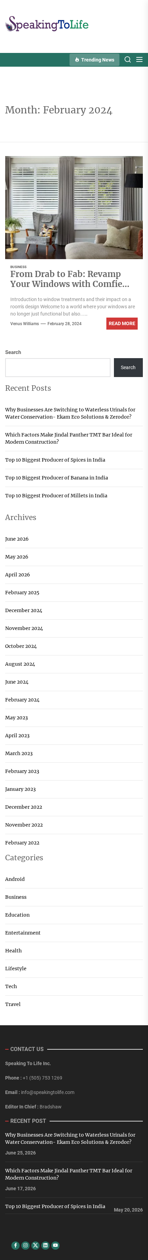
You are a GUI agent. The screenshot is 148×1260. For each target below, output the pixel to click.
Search (13, 352)
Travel (13, 1004)
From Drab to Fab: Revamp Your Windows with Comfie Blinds (66, 285)
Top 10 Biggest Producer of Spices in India (55, 460)
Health (13, 951)
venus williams (24, 323)
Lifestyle (16, 968)
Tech (11, 986)
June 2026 (17, 539)
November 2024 (24, 628)
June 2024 (17, 682)
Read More (122, 323)
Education (17, 915)
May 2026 (16, 557)
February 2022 (22, 843)
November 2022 (24, 825)
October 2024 (21, 646)
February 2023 (22, 771)
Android (15, 879)
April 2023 (17, 735)
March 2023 (19, 753)
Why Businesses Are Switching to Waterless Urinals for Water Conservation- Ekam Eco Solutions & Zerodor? (70, 413)
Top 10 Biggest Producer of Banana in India (56, 478)
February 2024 (22, 700)
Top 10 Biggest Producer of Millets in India (56, 496)
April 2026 (17, 575)
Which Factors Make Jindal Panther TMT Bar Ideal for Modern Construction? (68, 438)
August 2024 (20, 664)
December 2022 (23, 807)
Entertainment (23, 933)
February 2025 (22, 592)
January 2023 (20, 789)
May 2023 (16, 718)
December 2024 (23, 610)
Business (18, 267)
